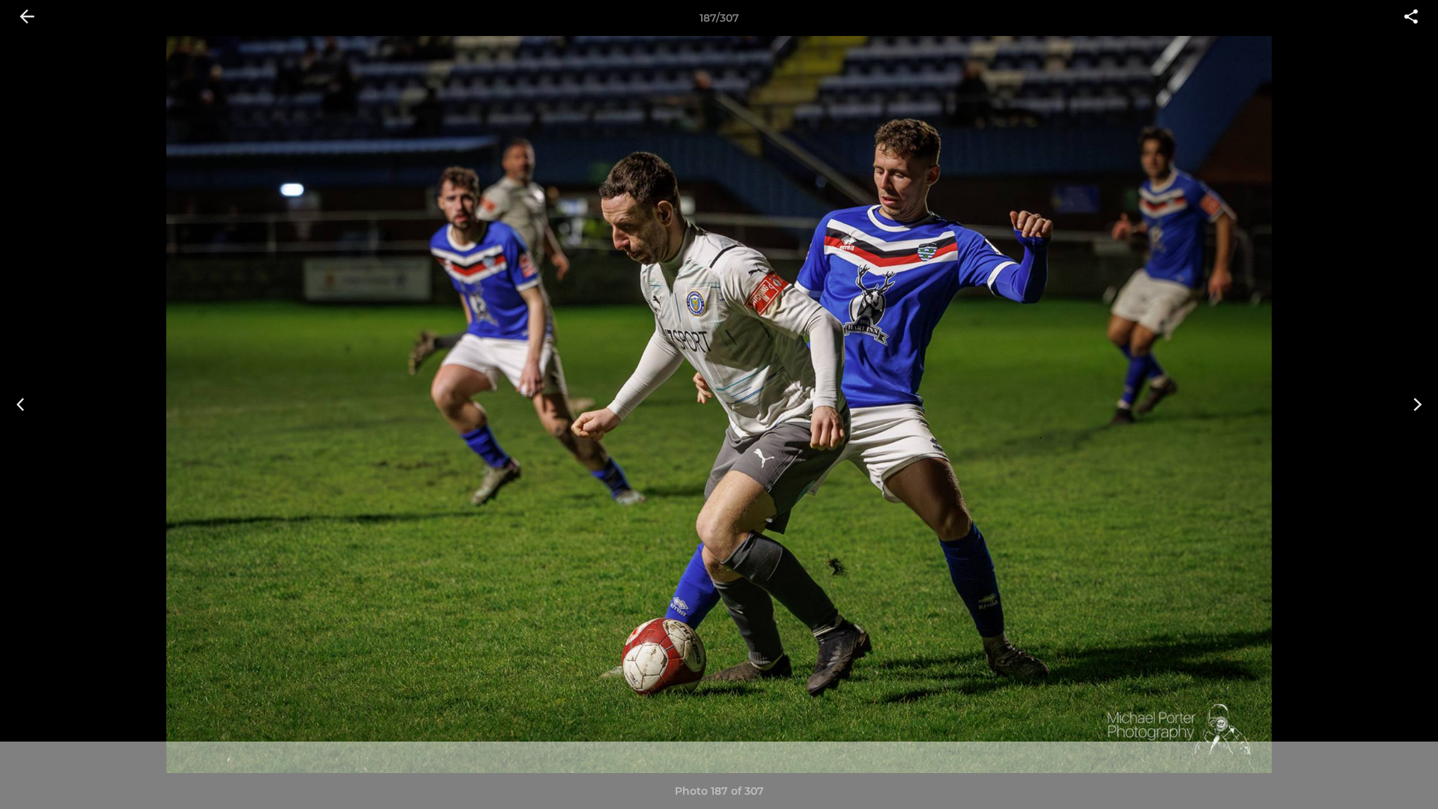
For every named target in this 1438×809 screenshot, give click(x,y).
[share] (1411, 17)
